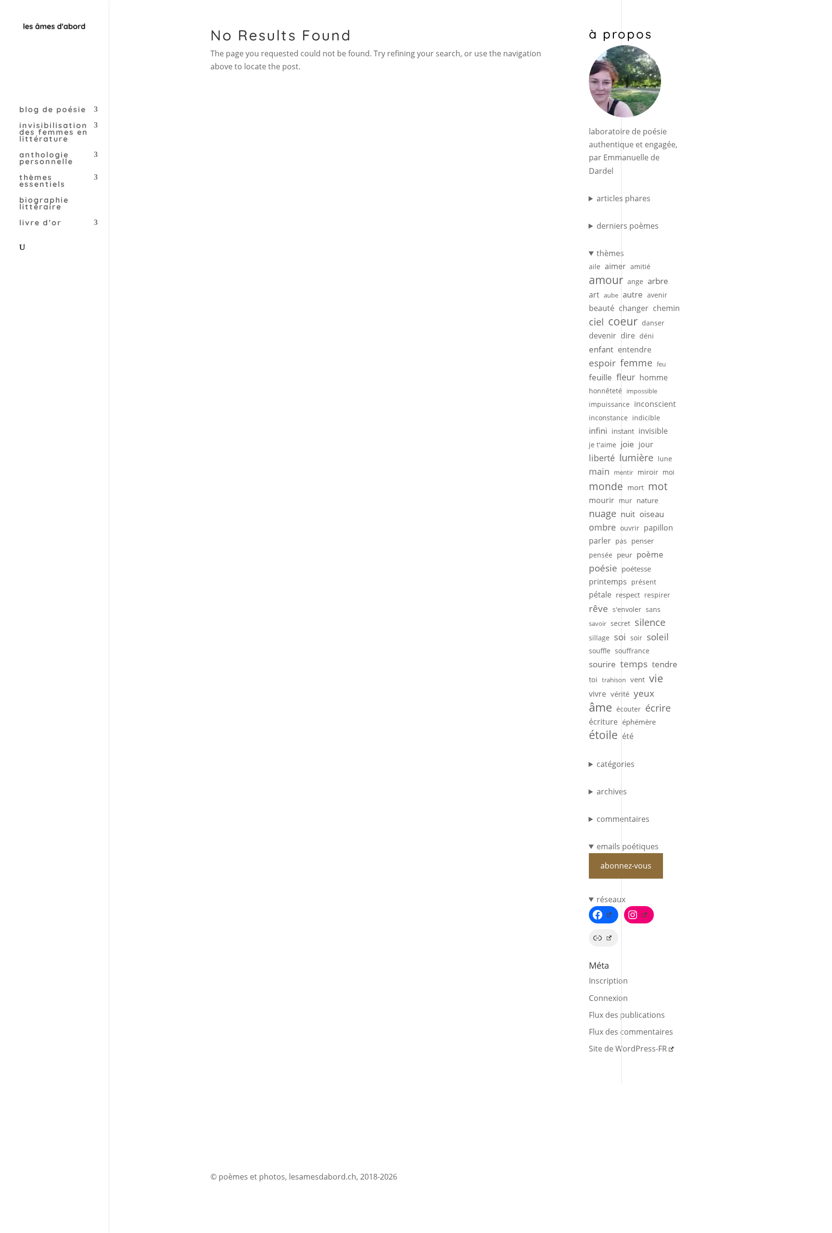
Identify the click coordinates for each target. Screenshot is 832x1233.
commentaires (623, 819)
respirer (657, 594)
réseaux (611, 899)
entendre (634, 349)
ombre (602, 527)
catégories (616, 764)
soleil (658, 637)
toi (593, 679)
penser (642, 540)
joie (627, 444)
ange (635, 281)
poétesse (636, 568)
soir (636, 637)
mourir (601, 500)
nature (647, 500)
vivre (597, 693)
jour (645, 444)
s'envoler (626, 609)
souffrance (632, 650)
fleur (625, 377)
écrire (658, 707)
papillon (658, 527)
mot (657, 486)
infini (598, 430)
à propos (620, 34)
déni (646, 335)
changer (634, 308)
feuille (600, 377)
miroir (647, 472)
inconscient (655, 404)
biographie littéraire (44, 203)
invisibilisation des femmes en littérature (53, 132)
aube (611, 295)
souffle (600, 650)
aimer (615, 266)
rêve (598, 608)
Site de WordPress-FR (628, 1048)
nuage (602, 513)
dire (628, 335)
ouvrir (629, 527)
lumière (636, 457)
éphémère (639, 722)
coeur (622, 321)
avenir (657, 294)
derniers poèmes (628, 226)
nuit (628, 513)
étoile (603, 734)
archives (612, 791)
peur (624, 555)
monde (606, 486)
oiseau (651, 513)
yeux (644, 693)
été (628, 736)
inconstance (608, 417)
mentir (623, 472)
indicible (646, 417)
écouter (628, 709)
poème (650, 554)
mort (635, 487)
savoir (597, 623)
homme (653, 377)
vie (656, 678)
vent (637, 680)
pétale (600, 594)
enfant (601, 349)
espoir (602, 363)
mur (625, 500)
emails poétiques (628, 846)
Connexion (608, 998)
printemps (608, 581)
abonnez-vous (625, 865)
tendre (664, 664)
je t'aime (602, 444)
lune (665, 458)
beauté (601, 308)
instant (622, 431)
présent (643, 581)
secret (620, 623)
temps (634, 663)
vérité (620, 694)
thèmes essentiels (42, 181)
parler (600, 540)
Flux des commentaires (631, 1031)
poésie (603, 567)
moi (669, 472)
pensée (600, 554)
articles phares (623, 198)
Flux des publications (627, 1015)
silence (650, 622)
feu (661, 364)
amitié (640, 266)
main (599, 471)
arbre (658, 280)
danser (653, 322)
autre (633, 294)
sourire (602, 664)
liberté (602, 458)
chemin (666, 308)
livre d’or (40, 223)
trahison (614, 679)
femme (636, 362)
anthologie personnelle (46, 158)
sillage (599, 637)
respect (628, 594)
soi (620, 636)
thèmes (610, 253)
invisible (653, 431)
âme (600, 707)
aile (594, 266)
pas (621, 540)
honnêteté (605, 390)
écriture (603, 721)
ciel (596, 321)
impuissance (609, 404)
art (594, 294)
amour (606, 279)
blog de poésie (52, 110)
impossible (641, 391)
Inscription (608, 980)
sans (653, 609)
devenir (602, 335)
